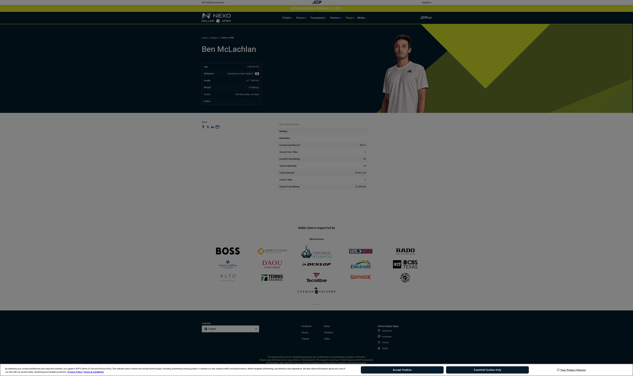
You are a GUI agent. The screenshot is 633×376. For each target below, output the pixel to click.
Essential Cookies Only (487, 369)
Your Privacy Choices (573, 370)
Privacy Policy (75, 372)
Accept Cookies (402, 369)
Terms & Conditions (93, 372)
